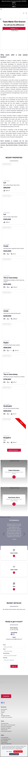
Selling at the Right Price (6, 743)
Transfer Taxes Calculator (6, 717)
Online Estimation (4, 737)
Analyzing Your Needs (5, 728)
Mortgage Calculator (5, 715)
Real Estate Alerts (4, 723)
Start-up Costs (4, 729)
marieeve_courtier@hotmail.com (14, 639)
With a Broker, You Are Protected (8, 725)
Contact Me (6, 696)
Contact (2, 712)
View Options (9, 751)
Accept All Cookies (14, 754)
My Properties (4, 709)
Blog (2, 714)
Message (5, 657)
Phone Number (6, 653)
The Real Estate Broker (6, 739)
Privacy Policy (19, 748)
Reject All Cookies (18, 751)
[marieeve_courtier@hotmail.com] (12, 4)
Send (13, 666)
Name (4, 644)
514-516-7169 (14, 629)
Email (4, 649)
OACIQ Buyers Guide (5, 731)
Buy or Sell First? (4, 740)
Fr (23, 13)
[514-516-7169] (15, 4)
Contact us (13, 28)
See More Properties (13, 450)
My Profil (3, 710)
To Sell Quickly (4, 742)
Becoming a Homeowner (6, 726)
